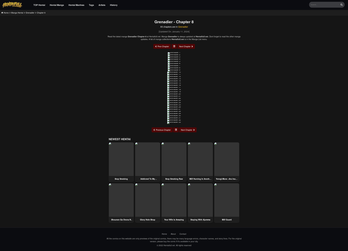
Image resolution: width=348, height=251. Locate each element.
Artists (102, 5)
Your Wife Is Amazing (174, 219)
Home (164, 234)
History (113, 5)
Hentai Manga (57, 5)
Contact (183, 234)
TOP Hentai (39, 5)
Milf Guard (227, 219)
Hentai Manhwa (76, 5)
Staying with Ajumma (200, 219)
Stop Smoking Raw (174, 178)
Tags (91, 5)
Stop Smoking (121, 178)
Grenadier (183, 26)
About (173, 234)
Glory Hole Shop (147, 219)
